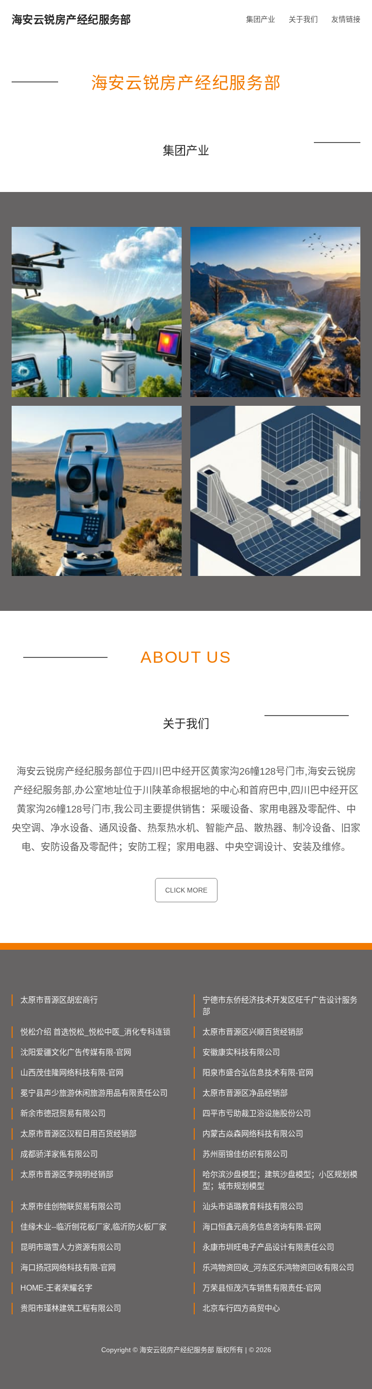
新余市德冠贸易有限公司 (63, 1113)
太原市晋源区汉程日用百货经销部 (78, 1134)
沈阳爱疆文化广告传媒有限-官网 (75, 1052)
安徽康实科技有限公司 (241, 1052)
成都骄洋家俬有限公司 (59, 1154)
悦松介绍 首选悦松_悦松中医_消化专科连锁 (95, 1032)
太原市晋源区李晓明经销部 (66, 1174)
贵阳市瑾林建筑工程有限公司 (70, 1308)
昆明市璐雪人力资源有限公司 (70, 1247)
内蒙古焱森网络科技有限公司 (252, 1134)
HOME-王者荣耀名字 (56, 1288)
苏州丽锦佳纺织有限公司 (245, 1154)
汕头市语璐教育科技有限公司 (252, 1206)
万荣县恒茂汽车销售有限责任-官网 (261, 1288)
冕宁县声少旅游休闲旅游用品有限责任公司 (94, 1093)
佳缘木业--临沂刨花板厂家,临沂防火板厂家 (93, 1227)
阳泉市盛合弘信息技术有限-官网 (257, 1073)
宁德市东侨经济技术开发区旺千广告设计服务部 (279, 1006)
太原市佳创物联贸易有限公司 (70, 1206)
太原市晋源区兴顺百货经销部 (252, 1032)
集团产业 (260, 19)
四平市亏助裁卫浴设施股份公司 (256, 1113)
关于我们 (303, 19)
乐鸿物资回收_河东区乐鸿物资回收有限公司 (278, 1267)
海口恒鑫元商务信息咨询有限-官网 (261, 1227)
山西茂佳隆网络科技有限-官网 (72, 1073)
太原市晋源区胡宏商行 (59, 1000)
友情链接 (345, 19)
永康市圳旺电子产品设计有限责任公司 (268, 1247)
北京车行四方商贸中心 (241, 1308)
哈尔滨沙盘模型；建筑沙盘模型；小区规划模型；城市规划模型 (279, 1180)
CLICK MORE (186, 890)
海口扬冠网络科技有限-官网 (68, 1267)
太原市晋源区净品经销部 (245, 1093)
